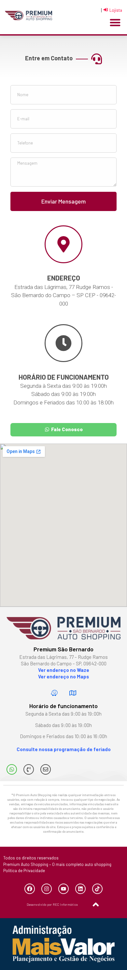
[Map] (73, 693)
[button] (115, 22)
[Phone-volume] (28, 769)
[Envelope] (45, 769)
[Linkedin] (80, 889)
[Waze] (54, 693)
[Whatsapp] (12, 769)
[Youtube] (63, 889)
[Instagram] (46, 889)
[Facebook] (29, 889)
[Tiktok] (97, 889)
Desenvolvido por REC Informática (52, 904)
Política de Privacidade (24, 870)
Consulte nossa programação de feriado (64, 749)
